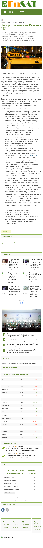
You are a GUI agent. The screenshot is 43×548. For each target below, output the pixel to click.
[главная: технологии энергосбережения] (19, 4)
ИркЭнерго (5, 389)
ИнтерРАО (5, 408)
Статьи (15, 22)
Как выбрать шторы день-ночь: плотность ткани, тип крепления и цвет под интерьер (36, 291)
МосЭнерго (5, 402)
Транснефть (5, 405)
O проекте (36, 529)
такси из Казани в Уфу (30, 155)
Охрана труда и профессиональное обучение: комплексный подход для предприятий (35, 277)
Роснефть (5, 431)
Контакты (26, 525)
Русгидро (4, 424)
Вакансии (16, 527)
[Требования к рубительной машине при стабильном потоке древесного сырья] (5, 261)
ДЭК (3, 380)
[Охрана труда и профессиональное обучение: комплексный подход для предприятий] (23, 273)
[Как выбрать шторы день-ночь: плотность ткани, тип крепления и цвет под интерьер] (26, 288)
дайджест (6, 231)
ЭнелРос (4, 396)
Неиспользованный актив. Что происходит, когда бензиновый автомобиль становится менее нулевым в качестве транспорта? (24, 350)
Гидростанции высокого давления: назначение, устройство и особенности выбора (13, 277)
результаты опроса (21, 497)
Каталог (16, 522)
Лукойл (4, 434)
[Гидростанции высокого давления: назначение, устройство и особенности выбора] (2, 273)
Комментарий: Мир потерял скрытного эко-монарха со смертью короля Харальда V (22, 335)
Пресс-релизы (36, 523)
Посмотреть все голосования (22, 500)
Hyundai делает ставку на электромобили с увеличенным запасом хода (22, 340)
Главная (9, 22)
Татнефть (4, 415)
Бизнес (16, 525)
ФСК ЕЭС (4, 428)
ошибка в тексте (36, 232)
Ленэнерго (5, 392)
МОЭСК (4, 383)
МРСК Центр (5, 386)
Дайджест (22, 22)
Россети (4, 421)
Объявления (26, 522)
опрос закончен (9, 492)
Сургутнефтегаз (6, 418)
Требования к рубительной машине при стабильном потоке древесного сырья (14, 264)
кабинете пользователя (29, 363)
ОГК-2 (3, 399)
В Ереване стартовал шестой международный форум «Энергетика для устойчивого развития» (22, 325)
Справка (26, 527)
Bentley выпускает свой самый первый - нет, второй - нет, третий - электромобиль (22, 345)
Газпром (4, 437)
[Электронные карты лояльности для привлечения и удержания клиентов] (5, 288)
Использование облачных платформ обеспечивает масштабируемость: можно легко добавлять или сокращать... (21, 456)
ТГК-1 (3, 412)
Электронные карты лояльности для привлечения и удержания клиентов (15, 290)
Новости (6, 525)
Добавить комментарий (8, 243)
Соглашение (36, 526)
